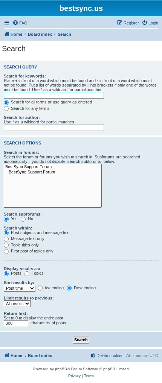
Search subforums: (23, 214)
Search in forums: (21, 152)
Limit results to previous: (29, 298)
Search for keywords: (25, 76)
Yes (14, 218)
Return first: (16, 313)
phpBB (61, 369)
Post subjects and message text (40, 232)
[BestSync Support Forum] (53, 167)
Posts (15, 273)
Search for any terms (30, 108)
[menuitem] (20, 22)
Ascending (54, 288)
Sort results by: (19, 282)
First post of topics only (31, 251)
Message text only (27, 238)
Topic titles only (24, 245)
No (30, 218)
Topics (37, 273)
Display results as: (22, 268)
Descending (84, 288)
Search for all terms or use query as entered (51, 102)
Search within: (18, 228)
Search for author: (22, 117)
